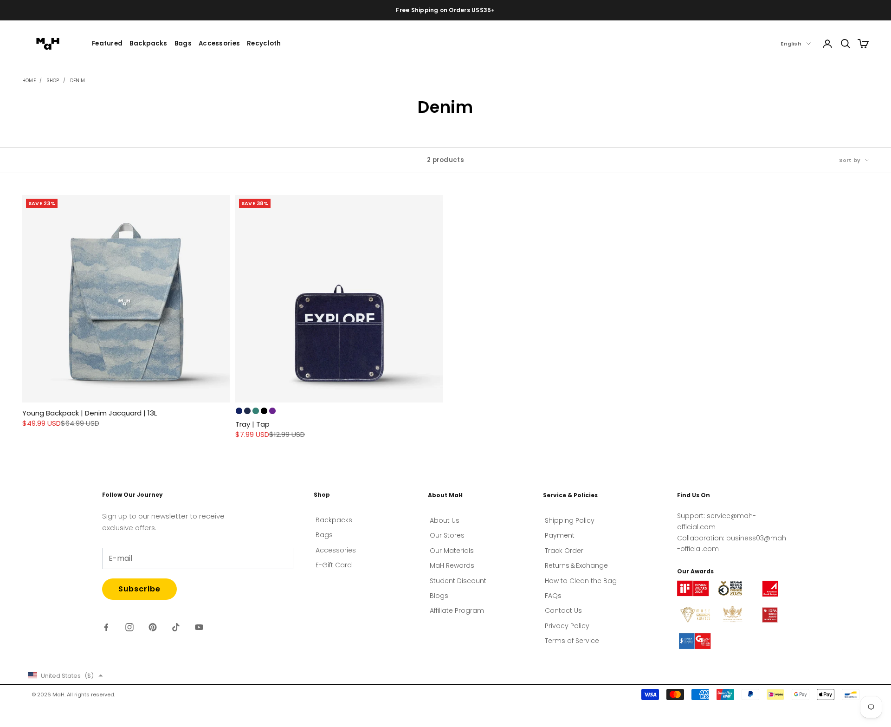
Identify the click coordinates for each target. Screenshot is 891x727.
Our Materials (452, 550)
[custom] (106, 627)
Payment (560, 535)
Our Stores (447, 535)
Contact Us (563, 610)
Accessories (219, 43)
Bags (183, 43)
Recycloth (264, 43)
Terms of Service (572, 640)
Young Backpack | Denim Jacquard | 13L (89, 412)
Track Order (564, 550)
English (791, 43)
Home (29, 80)
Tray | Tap (252, 424)
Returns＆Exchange (576, 565)
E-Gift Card (334, 565)
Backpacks (148, 43)
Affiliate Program (457, 610)
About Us (444, 520)
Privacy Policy (567, 625)
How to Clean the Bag (581, 580)
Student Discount (458, 580)
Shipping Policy (569, 520)
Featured (107, 43)
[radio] (239, 411)
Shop (52, 80)
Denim (77, 80)
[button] (65, 675)
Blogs (439, 595)
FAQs (553, 595)
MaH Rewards (452, 565)
